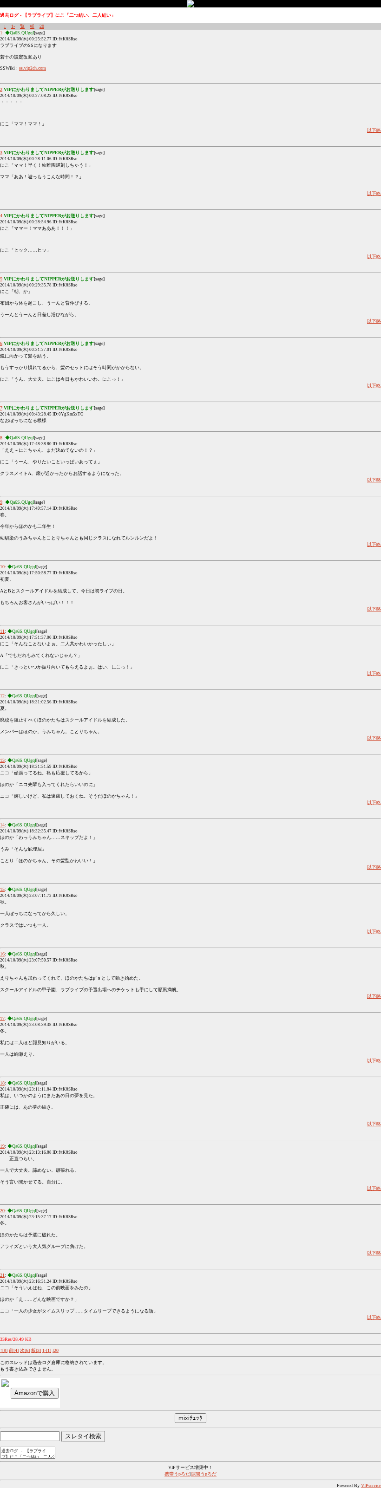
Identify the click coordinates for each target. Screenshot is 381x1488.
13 (2, 760)
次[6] (25, 1350)
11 (2, 631)
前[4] (14, 1350)
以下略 (374, 130)
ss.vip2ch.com (32, 68)
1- (13, 26)
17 (2, 1018)
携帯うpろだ (177, 1473)
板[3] (36, 1350)
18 (2, 1082)
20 (41, 26)
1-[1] (46, 1350)
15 (2, 889)
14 (2, 824)
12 (2, 695)
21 (2, 1275)
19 (2, 1146)
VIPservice (371, 1485)
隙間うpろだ (204, 1473)
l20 (56, 1350)
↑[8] (3, 1350)
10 (2, 566)
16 (2, 953)
